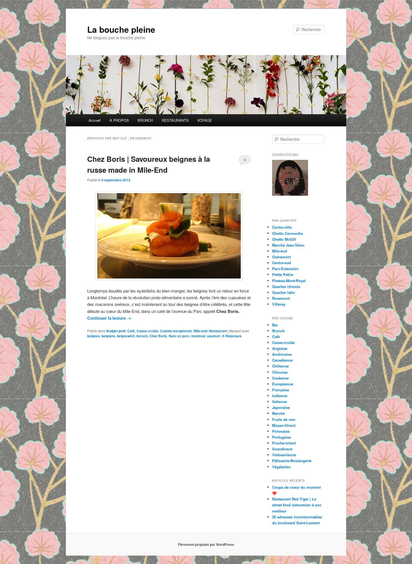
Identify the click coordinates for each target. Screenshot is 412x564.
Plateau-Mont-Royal (289, 280)
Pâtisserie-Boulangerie (291, 460)
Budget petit (116, 330)
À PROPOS (119, 120)
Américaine (282, 354)
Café (131, 330)
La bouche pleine (121, 29)
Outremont (281, 256)
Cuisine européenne (176, 330)
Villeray (278, 304)
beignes (93, 335)
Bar (275, 324)
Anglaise (279, 348)
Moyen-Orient (283, 425)
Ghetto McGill (284, 239)
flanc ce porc (179, 335)
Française (280, 389)
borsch (142, 335)
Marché (278, 413)
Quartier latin (283, 292)
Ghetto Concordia (287, 233)
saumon (213, 335)
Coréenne (280, 378)
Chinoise (280, 372)
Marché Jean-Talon (288, 245)
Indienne (279, 395)
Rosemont (281, 298)
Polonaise (281, 431)
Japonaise (281, 407)
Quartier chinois (286, 286)
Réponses (232, 335)
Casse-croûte (147, 330)
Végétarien (281, 466)
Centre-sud (281, 262)
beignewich (126, 335)
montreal (198, 335)
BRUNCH (145, 120)
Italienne (279, 401)
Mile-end (200, 330)
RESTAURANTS (175, 120)
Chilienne (280, 366)
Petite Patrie (282, 274)
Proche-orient (284, 443)
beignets (108, 335)
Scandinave (282, 448)
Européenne (282, 384)
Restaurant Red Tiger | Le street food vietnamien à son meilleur (296, 504)
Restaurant (218, 330)
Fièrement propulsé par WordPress (206, 544)
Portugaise (281, 437)
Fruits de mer (283, 419)
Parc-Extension (285, 268)
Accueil (95, 120)
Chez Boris (158, 335)
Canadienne (282, 360)
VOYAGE (204, 120)
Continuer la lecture (109, 318)
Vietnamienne (284, 454)
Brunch (278, 330)
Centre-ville (282, 227)
